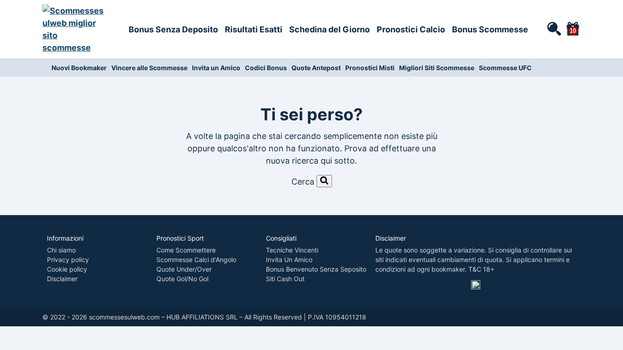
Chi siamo (61, 250)
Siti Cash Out (285, 279)
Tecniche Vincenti (292, 250)
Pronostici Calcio (411, 29)
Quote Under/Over (184, 269)
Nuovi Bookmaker (79, 68)
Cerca (302, 181)
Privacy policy (68, 259)
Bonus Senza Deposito (173, 29)
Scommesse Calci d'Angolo (196, 259)
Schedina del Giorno (329, 29)
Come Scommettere (186, 250)
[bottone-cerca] (324, 181)
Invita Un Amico (289, 259)
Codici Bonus (266, 68)
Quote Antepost (316, 68)
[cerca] (553, 28)
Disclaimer (62, 279)
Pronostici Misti (370, 68)
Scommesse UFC (505, 68)
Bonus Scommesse (490, 29)
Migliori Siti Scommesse (436, 68)
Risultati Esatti (253, 29)
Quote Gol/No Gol (182, 279)
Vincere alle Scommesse (149, 68)
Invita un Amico (216, 68)
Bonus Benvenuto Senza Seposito (316, 269)
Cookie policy (67, 269)
